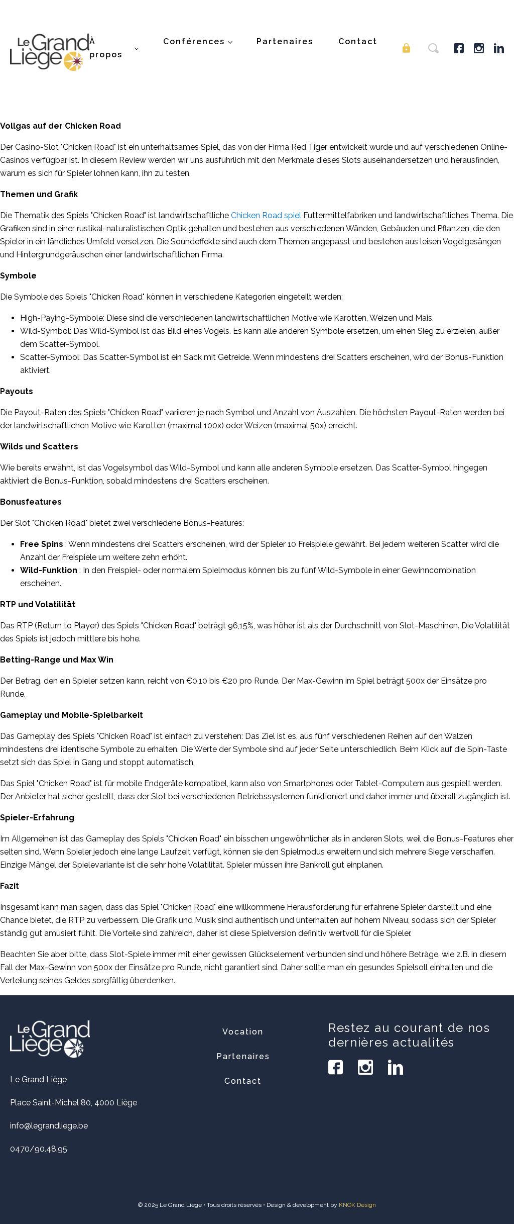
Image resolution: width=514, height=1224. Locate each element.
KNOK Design (357, 1204)
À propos (105, 48)
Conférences (194, 41)
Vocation (243, 1032)
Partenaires (284, 41)
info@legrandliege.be (49, 1126)
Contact (357, 41)
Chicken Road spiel (266, 215)
